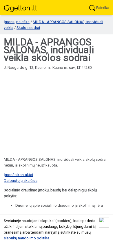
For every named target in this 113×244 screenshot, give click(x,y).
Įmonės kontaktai (18, 175)
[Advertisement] (56, 109)
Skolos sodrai (28, 27)
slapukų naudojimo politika (26, 238)
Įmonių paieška (17, 22)
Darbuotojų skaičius (20, 180)
